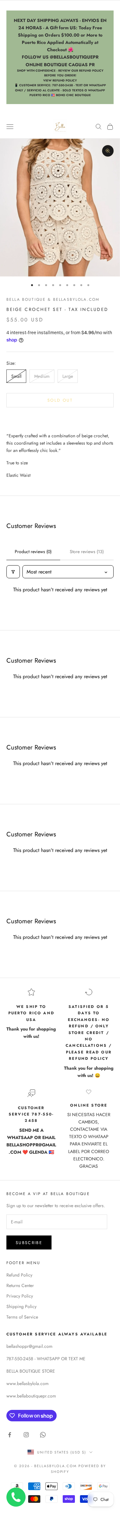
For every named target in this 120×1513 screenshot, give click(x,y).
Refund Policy (19, 1275)
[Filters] (13, 571)
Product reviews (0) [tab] (33, 551)
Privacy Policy (19, 1296)
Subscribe (29, 1243)
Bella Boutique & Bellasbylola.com (53, 299)
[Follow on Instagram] (26, 1435)
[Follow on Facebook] (9, 1435)
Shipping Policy (21, 1306)
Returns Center (20, 1285)
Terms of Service (22, 1317)
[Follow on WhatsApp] (43, 1435)
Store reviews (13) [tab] (87, 551)
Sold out (60, 400)
